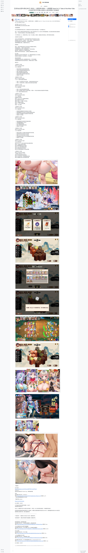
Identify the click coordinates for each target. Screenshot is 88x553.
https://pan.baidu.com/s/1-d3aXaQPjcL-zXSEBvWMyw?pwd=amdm (30, 528)
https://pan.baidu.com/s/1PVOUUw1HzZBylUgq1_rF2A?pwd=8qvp (29, 524)
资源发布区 (32, 12)
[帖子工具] (60, 547)
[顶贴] (54, 547)
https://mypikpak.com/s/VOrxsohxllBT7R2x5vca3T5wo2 (26, 489)
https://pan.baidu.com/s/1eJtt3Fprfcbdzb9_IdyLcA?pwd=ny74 (29, 495)
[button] (5, 550)
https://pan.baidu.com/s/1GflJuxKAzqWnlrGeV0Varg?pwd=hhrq (29, 533)
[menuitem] (83, 1)
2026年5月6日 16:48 (24, 19)
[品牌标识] (40, 2)
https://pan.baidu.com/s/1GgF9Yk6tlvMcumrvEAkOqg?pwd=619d (29, 537)
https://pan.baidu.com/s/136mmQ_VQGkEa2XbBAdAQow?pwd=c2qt (30, 540)
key (16, 19)
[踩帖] (58, 547)
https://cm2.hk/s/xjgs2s (19, 501)
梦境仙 (19, 19)
